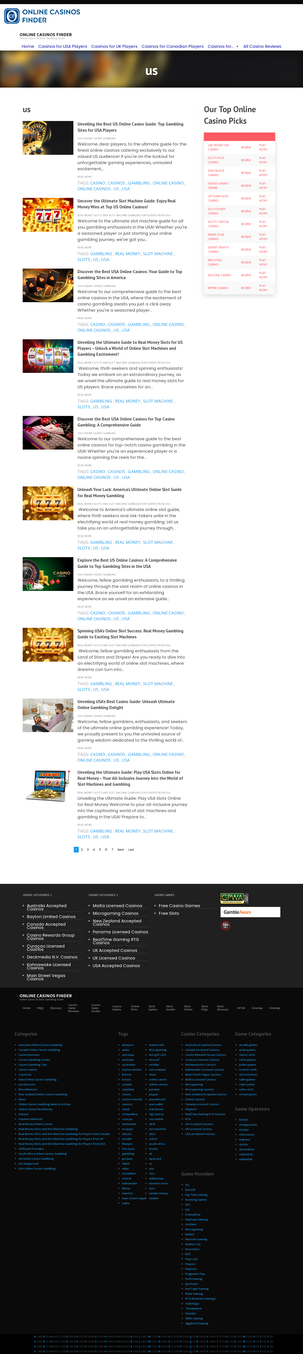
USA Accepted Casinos (116, 966)
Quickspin (191, 1283)
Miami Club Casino (216, 237)
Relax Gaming (194, 1293)
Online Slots (135, 1008)
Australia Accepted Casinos (47, 907)
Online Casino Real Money (36, 1109)
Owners (24, 1114)
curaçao (127, 1119)
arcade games (248, 1045)
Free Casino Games (179, 906)
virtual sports (248, 1094)
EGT (187, 1204)
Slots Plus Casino (216, 160)
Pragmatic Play (195, 1273)
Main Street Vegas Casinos (46, 977)
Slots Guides (170, 1008)
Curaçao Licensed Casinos (46, 947)
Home (28, 46)
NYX (187, 1254)
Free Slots (169, 913)
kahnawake (129, 1183)
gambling (139, 183)
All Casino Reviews (262, 46)
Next (121, 850)
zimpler (154, 1198)
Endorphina (192, 1214)
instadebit (129, 1173)
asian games (247, 1049)
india (125, 1168)
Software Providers (31, 1148)
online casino (168, 183)
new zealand (157, 1069)
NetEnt (189, 1234)
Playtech (191, 1109)
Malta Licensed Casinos (117, 906)
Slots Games (152, 1008)
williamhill (245, 1159)
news (152, 1074)
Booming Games (196, 1199)
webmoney (156, 1178)
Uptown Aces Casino (218, 198)
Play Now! (263, 147)
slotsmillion (246, 1149)
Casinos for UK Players (114, 46)
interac (127, 1178)
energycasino (248, 1124)
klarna (126, 1188)
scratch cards (248, 1069)
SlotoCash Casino (216, 211)
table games (247, 1079)
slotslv (243, 1144)
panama (154, 1089)
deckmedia (129, 1124)
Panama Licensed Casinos (120, 932)
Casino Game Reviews (73, 1008)
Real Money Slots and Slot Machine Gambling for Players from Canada (64, 1134)
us (116, 188)
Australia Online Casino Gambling (40, 1045)
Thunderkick (193, 1308)
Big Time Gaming (196, 1194)
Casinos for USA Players (62, 46)
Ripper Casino (218, 288)
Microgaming (158, 1049)
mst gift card (157, 1054)
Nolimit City (193, 1244)
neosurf (154, 1059)
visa (151, 1173)
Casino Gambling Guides (34, 1059)
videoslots (246, 1154)
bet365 (243, 1119)
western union (158, 1183)
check (126, 1109)
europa (244, 1129)
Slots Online (188, 1008)
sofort (153, 1138)
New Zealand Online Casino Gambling (43, 1094)
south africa (157, 1143)
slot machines (248, 1074)
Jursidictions (27, 1084)
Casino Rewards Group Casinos (51, 936)
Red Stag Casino (215, 262)
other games (247, 1059)
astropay (128, 1054)
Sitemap (257, 1008)
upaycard (155, 1158)
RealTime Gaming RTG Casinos (116, 941)
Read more (85, 176)
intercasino (246, 1134)
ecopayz (127, 1129)
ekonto (127, 1134)
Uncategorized (28, 1163)
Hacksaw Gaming (196, 1219)
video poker (247, 1084)
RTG (188, 1119)
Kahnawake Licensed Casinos (49, 966)
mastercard (156, 1045)
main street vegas (134, 1198)
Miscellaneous (28, 1089)
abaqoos (128, 1045)
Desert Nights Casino (218, 249)
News (22, 1099)
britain (126, 1079)
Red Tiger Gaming (197, 1288)
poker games (247, 1064)
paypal (153, 1094)
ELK (187, 1209)
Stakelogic (192, 1303)
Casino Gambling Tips (33, 1064)
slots (84, 259)
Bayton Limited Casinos (51, 916)
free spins (128, 1148)
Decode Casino (219, 275)
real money (127, 253)
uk (150, 1153)
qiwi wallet (156, 1104)
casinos (116, 183)
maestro (127, 1193)
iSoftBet (190, 1224)
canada (127, 1084)
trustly (153, 1148)
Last (131, 850)
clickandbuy (129, 1114)
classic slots (247, 1054)
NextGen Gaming (196, 1239)
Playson (190, 1264)
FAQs (40, 1008)
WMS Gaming (194, 1318)
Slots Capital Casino (218, 224)
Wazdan (190, 1313)
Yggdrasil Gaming (196, 1323)
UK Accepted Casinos (115, 950)
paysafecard (157, 1099)
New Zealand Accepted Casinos (117, 922)
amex (125, 1049)
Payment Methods (31, 1119)
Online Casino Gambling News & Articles (45, 1104)
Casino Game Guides (95, 1008)
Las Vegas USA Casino (218, 147)
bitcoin (127, 1074)
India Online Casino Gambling (38, 1079)
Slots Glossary (222, 1008)
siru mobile (156, 1119)
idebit (126, 1163)
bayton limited (131, 1069)
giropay (127, 1158)
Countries (25, 1074)
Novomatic (192, 1249)
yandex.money (158, 1193)
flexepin (127, 1143)
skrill (152, 1124)
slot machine (158, 253)
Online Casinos (195, 1099)
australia (128, 1059)
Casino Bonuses (29, 1054)
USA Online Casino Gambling (97, 138)
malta (125, 1203)
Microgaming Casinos (116, 913)
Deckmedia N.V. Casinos (52, 957)
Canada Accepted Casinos (46, 925)
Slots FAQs (204, 1008)
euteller (127, 1138)
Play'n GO (191, 1259)
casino (97, 183)
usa (126, 188)
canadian (128, 1089)
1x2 (187, 1184)
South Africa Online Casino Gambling (43, 1153)
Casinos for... (221, 46)
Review (246, 147)
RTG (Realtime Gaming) (200, 1298)
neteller (154, 1064)
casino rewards (132, 1099)
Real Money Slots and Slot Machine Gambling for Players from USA (124, 215)
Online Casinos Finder (46, 35)
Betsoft (190, 1189)
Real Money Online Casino (36, 1124)
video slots (246, 1089)
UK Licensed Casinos (114, 958)
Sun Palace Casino (216, 173)
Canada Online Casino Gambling (39, 1049)
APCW (241, 1008)
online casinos (94, 188)
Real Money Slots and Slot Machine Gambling (48, 1129)
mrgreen (244, 1139)
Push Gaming (193, 1278)
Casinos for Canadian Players (173, 46)
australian (128, 1064)
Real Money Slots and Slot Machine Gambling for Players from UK (61, 1138)
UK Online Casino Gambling (36, 1158)
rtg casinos (156, 1114)
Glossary (56, 1008)
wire (152, 1188)
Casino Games (116, 1008)
